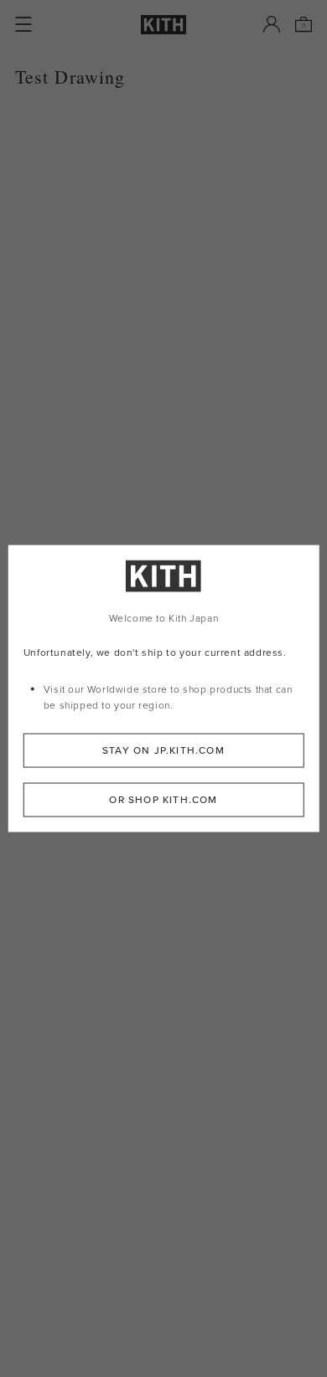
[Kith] (163, 24)
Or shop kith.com (163, 798)
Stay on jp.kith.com (163, 749)
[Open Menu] (23, 24)
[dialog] (163, 688)
